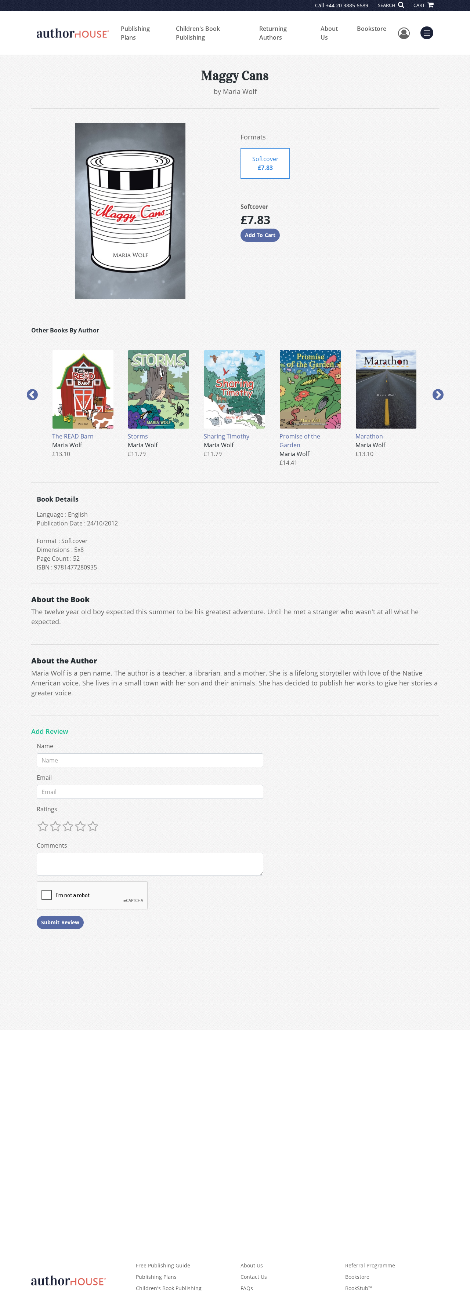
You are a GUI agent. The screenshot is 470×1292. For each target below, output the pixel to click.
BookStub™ (358, 1288)
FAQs (247, 1288)
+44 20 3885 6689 (347, 5)
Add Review (49, 732)
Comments (52, 845)
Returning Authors (273, 33)
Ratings (47, 809)
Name (45, 746)
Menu (429, 32)
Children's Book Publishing (198, 33)
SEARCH (387, 5)
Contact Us (254, 1276)
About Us (329, 33)
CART (419, 5)
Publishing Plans (135, 33)
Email (44, 778)
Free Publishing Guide (163, 1265)
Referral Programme (370, 1265)
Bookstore (371, 29)
